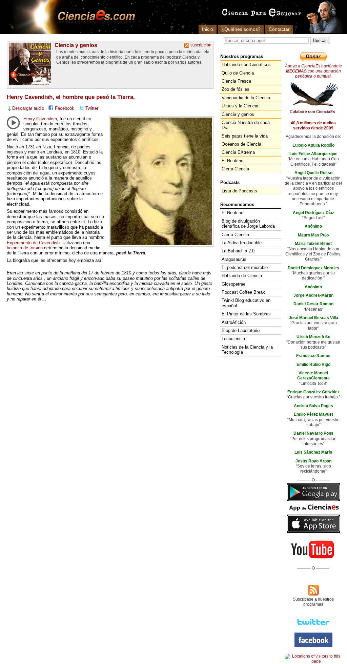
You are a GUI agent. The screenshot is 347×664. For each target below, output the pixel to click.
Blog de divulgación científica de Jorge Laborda (248, 224)
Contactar (279, 29)
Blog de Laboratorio (241, 330)
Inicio (207, 29)
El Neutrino (232, 160)
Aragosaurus (234, 259)
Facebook (64, 108)
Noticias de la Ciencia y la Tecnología (247, 350)
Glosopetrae (233, 284)
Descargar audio (28, 108)
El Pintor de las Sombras (246, 313)
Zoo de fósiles (235, 89)
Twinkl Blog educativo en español (246, 303)
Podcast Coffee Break (243, 292)
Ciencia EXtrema (238, 152)
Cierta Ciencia (235, 168)
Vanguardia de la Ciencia (246, 97)
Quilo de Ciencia (238, 73)
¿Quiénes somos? (241, 29)
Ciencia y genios (76, 45)
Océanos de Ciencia (241, 144)
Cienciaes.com (94, 17)
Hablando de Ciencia (242, 275)
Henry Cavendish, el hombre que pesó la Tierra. (71, 97)
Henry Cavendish (40, 118)
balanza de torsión (25, 247)
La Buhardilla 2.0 (238, 250)
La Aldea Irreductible (242, 242)
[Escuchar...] (13, 122)
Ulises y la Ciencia (240, 105)
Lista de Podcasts (239, 190)
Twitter (91, 108)
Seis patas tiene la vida (245, 136)
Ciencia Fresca (236, 81)
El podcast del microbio (245, 267)
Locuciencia (233, 338)
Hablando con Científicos (246, 64)
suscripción (200, 45)
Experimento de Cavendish (33, 242)
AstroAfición (234, 322)
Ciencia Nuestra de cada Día (246, 125)
